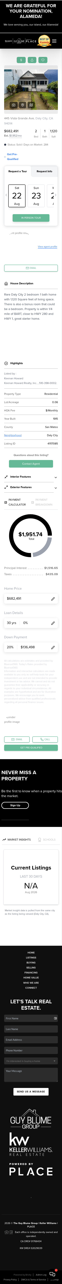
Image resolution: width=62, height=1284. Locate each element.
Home (31, 952)
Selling (31, 967)
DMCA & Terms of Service (33, 1279)
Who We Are (31, 982)
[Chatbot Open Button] (52, 1274)
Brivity (28, 1274)
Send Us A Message (31, 1091)
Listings (31, 957)
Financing (31, 972)
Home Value (31, 977)
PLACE (31, 1226)
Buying (31, 962)
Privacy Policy (10, 1279)
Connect (31, 987)
